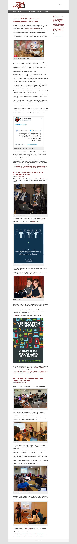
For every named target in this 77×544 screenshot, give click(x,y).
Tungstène (23, 311)
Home (14, 11)
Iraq (26, 534)
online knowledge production (34, 372)
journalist (45, 166)
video (33, 369)
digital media (36, 371)
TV (39, 167)
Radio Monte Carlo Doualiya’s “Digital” (31, 28)
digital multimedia (29, 166)
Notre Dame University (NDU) (24, 372)
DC (33, 371)
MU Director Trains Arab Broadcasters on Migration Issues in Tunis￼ (58, 22)
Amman (26, 533)
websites (40, 535)
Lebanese (14, 167)
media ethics (22, 167)
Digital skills (34, 533)
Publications (32, 11)
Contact (46, 11)
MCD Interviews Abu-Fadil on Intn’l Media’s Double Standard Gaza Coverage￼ (58, 18)
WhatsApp (46, 167)
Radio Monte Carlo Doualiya (33, 167)
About (19, 11)
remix (45, 372)
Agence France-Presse (40, 311)
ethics (40, 371)
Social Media (29, 535)
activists (23, 533)
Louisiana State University (35, 221)
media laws (17, 535)
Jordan (28, 534)
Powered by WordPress (38, 540)
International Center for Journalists (19, 529)
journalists (39, 534)
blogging (30, 533)
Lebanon (18, 167)
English (37, 166)
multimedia (25, 535)
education (34, 166)
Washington (42, 167)
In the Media (39, 11)
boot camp (25, 415)
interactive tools (41, 533)
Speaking (17, 371)
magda (24, 22)
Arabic (25, 166)
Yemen (43, 535)
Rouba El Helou (15, 373)
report (20, 302)
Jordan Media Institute (26, 528)
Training (17, 533)
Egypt (37, 533)
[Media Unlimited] (30, 5)
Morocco (21, 535)
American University (39, 367)
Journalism (41, 166)
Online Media (42, 372)
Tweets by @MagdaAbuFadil (58, 36)
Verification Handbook (19, 315)
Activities (25, 11)
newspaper (27, 167)
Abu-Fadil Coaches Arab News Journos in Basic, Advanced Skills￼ (58, 25)
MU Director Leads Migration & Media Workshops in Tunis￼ (58, 32)
